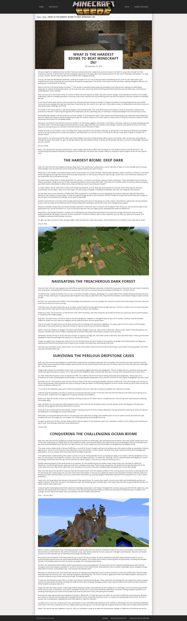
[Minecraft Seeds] (93, 8)
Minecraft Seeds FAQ (118, 618)
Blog (127, 7)
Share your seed (141, 7)
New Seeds (53, 7)
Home (41, 7)
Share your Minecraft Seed (139, 618)
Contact (105, 618)
